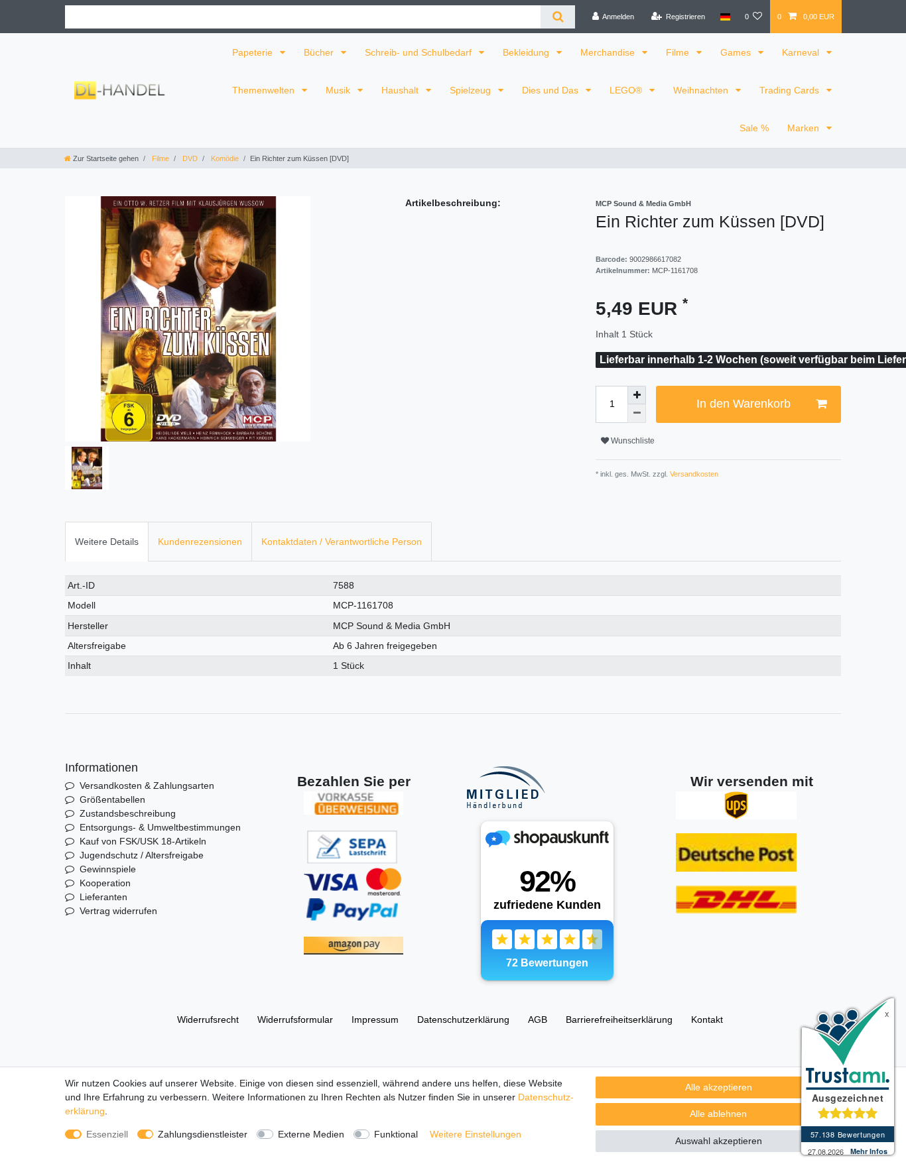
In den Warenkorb (743, 403)
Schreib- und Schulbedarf (419, 52)
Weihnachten (702, 90)
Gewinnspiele (108, 869)
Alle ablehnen (718, 1113)
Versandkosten (693, 474)
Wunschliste (632, 440)
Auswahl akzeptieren (718, 1141)
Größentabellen (112, 799)
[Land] (724, 16)
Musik (339, 90)
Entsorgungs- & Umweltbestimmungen (160, 827)
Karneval (802, 52)
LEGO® (627, 90)
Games (736, 52)
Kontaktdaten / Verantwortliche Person (341, 541)
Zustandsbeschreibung (128, 813)
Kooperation (105, 883)
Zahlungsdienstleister (202, 1134)
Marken (804, 128)
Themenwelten (264, 90)
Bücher (320, 52)
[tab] (107, 541)
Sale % (754, 128)
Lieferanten (103, 897)
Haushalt (401, 90)
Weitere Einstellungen (475, 1134)
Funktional (396, 1134)
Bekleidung (527, 52)
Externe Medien (311, 1134)
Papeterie (253, 52)
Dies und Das (551, 90)
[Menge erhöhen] (636, 395)
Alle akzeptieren (718, 1087)
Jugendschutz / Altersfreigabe (142, 855)
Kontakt (707, 1019)
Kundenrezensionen (200, 541)
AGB (537, 1019)
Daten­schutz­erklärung (463, 1019)
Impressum (375, 1019)
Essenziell (107, 1134)
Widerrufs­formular (295, 1019)
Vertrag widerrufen (118, 910)
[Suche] (557, 17)
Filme (679, 52)
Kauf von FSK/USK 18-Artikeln (143, 841)
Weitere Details (107, 541)
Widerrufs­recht (208, 1019)
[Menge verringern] (636, 413)
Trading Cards (790, 90)
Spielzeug (471, 90)
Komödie (224, 158)
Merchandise (608, 52)
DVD (189, 158)
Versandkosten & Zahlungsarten (147, 785)
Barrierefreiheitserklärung (619, 1019)
